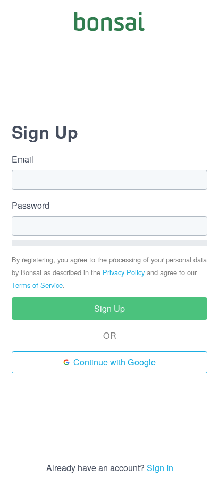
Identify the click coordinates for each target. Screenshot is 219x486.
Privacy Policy (124, 272)
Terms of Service (37, 285)
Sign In (160, 468)
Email (22, 159)
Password (30, 205)
